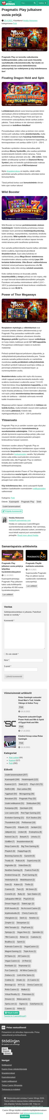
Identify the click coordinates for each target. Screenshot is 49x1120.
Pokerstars (28, 994)
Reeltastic (10, 966)
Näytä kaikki (12, 1013)
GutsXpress (36, 1004)
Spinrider (37, 932)
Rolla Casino (12, 990)
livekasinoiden (20, 454)
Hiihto (21, 1009)
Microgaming (26, 794)
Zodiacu (10, 975)
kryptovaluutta (12, 913)
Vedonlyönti (11, 880)
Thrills (29, 884)
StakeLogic (28, 904)
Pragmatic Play (27, 502)
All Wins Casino (28, 970)
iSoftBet (9, 842)
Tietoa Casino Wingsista (12, 1085)
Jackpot (36, 827)
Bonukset (11, 799)
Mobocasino (23, 999)
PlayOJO (29, 899)
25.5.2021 (32, 570)
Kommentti (9, 621)
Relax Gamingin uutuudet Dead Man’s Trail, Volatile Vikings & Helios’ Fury (29, 700)
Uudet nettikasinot (14, 803)
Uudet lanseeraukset (11, 506)
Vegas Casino (12, 961)
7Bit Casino (11, 937)
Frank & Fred (32, 870)
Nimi (6, 660)
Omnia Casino (34, 985)
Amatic (20, 980)
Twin (20, 889)
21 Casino (33, 980)
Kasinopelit (14, 502)
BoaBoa (10, 942)
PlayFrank (27, 927)
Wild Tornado (12, 927)
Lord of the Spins (25, 975)
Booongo (10, 985)
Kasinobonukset (8, 1077)
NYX (21, 985)
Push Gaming (30, 875)
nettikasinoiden (39, 489)
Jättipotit (10, 832)
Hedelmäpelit (30, 779)
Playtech (10, 851)
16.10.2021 (25, 747)
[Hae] (27, 3)
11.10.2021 (8, 575)
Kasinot (12, 760)
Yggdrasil (11, 794)
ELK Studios (33, 818)
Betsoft (24, 837)
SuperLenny (33, 861)
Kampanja (11, 808)
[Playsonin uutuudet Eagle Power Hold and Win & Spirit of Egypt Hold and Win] (10, 724)
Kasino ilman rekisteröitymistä (14, 1069)
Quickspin (26, 808)
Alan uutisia (24, 789)
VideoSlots (25, 865)
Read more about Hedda (27, 535)
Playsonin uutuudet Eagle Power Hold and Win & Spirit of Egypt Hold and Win (31, 719)
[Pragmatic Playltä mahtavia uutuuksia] (36, 555)
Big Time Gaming (30, 846)
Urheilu (35, 837)
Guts (8, 884)
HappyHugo (24, 851)
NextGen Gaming (13, 870)
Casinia (9, 889)
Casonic (10, 1009)
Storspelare (23, 923)
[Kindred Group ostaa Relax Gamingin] (10, 742)
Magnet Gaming (13, 951)
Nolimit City (11, 837)
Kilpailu (23, 827)
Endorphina (35, 832)
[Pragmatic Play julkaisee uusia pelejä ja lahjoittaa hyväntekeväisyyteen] (12, 555)
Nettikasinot (7, 1065)
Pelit (15, 23)
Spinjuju (10, 932)
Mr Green (31, 889)
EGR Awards (12, 908)
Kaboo (18, 884)
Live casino (11, 813)
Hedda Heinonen (30, 21)
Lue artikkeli (8, 595)
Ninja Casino (12, 846)
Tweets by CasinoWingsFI (15, 1016)
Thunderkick (12, 822)
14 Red (26, 961)
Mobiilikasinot (27, 880)
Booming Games (13, 856)
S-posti (7, 666)
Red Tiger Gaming (30, 813)
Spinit (21, 942)
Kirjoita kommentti (13, 511)
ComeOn (10, 894)
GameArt (29, 856)
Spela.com (11, 1004)
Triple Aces (30, 951)
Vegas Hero (23, 932)
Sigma (23, 1004)
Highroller (10, 865)
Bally (21, 894)
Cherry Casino (29, 913)
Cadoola (36, 937)
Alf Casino (23, 956)
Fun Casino (11, 970)
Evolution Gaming (14, 818)
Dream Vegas (12, 904)
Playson (10, 827)
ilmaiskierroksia (13, 171)
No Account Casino (30, 908)
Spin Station (33, 894)
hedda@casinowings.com (20, 520)
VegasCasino (31, 947)
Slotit (39, 502)
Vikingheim (11, 918)
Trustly (9, 861)
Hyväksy (25, 1116)
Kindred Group (12, 875)
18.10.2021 (25, 711)
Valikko (41, 3)
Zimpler (9, 923)
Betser (24, 937)
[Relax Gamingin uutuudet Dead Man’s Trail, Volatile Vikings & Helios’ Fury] (10, 704)
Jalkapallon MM (13, 899)
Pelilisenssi (28, 822)
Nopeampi (24, 966)
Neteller (34, 918)
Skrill (23, 918)
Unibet (22, 832)
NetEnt (10, 789)
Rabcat (20, 861)
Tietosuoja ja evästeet (11, 1089)
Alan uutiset (14, 758)
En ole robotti (12, 654)
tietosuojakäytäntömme (33, 1113)
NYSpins (10, 956)
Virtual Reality (12, 994)
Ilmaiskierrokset (25, 842)
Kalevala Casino (13, 947)
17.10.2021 (25, 731)
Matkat (25, 990)
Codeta (9, 980)
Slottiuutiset (33, 803)
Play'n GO (36, 784)
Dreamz (9, 999)
